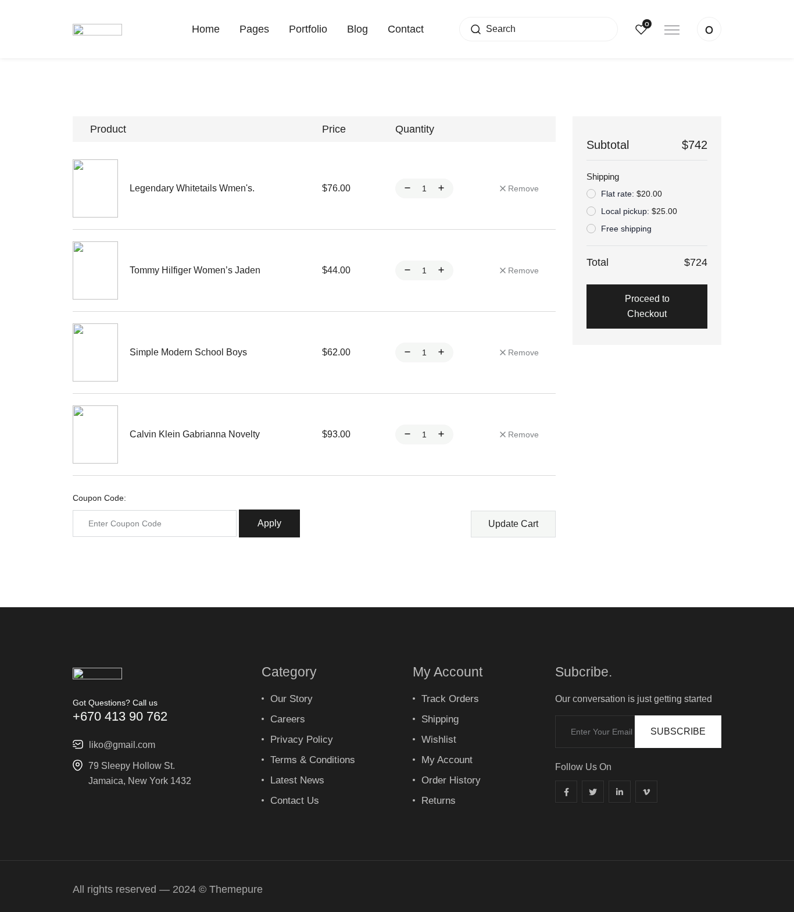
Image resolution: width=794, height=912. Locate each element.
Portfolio (308, 29)
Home (206, 29)
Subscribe (678, 731)
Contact (406, 29)
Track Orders (450, 698)
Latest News (297, 780)
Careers (287, 719)
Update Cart (513, 524)
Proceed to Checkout (647, 306)
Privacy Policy (301, 739)
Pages (254, 29)
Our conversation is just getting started (633, 699)
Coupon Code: (99, 498)
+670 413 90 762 (120, 716)
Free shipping (626, 228)
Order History (451, 780)
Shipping (440, 719)
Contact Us (294, 800)
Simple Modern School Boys (188, 352)
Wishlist (438, 739)
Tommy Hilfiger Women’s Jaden (195, 270)
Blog (357, 29)
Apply (269, 523)
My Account (447, 759)
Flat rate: (631, 193)
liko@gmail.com (122, 745)
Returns (438, 800)
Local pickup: (639, 211)
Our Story (291, 698)
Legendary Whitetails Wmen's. (192, 188)
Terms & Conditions (312, 759)
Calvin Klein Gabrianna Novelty (195, 434)
